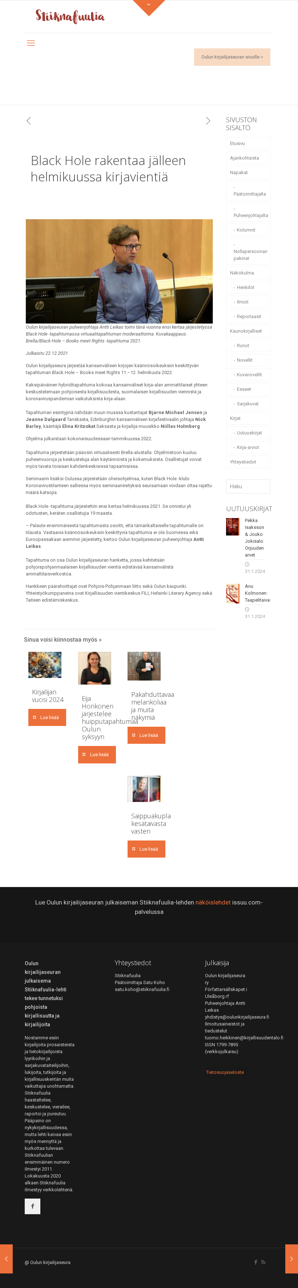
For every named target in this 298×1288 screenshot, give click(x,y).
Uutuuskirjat (249, 433)
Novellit (245, 360)
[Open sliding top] (149, 8)
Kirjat (235, 418)
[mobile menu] (31, 43)
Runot (243, 345)
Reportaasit (249, 316)
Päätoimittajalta (250, 194)
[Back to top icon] (263, 1273)
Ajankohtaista (244, 158)
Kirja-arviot (248, 447)
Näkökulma (242, 273)
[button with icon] (32, 1206)
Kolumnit (246, 230)
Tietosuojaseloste (225, 1072)
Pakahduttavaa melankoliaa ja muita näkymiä (152, 706)
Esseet (244, 389)
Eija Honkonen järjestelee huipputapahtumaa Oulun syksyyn (110, 717)
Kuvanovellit (249, 374)
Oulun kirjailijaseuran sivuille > (232, 57)
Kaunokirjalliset (246, 331)
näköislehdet (213, 902)
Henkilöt (245, 287)
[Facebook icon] (255, 1262)
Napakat (239, 172)
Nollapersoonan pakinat (250, 255)
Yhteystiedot (243, 462)
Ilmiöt (243, 302)
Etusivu (237, 143)
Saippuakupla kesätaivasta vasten (151, 823)
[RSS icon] (263, 1262)
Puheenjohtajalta (251, 215)
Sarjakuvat (248, 403)
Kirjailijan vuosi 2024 (48, 695)
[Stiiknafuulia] (70, 16)
